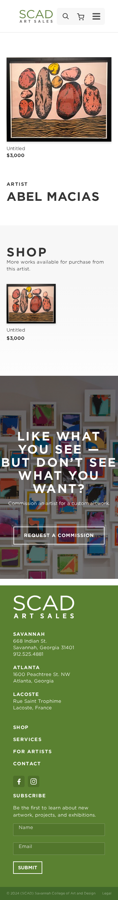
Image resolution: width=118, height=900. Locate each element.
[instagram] (33, 781)
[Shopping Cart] (80, 16)
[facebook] (19, 781)
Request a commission (59, 535)
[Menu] (96, 16)
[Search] (65, 16)
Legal (106, 893)
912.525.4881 (28, 654)
